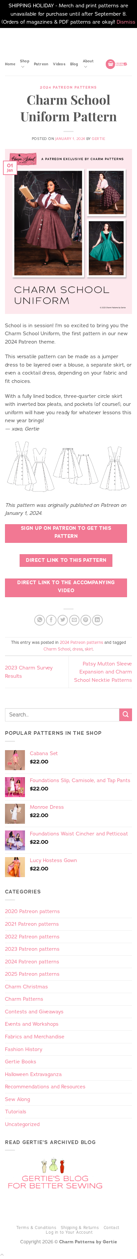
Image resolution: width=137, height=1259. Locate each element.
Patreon (41, 64)
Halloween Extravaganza (33, 1074)
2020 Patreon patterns (32, 911)
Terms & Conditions (36, 1227)
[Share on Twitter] (63, 620)
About (88, 61)
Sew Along (17, 1099)
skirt (89, 649)
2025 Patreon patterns (32, 973)
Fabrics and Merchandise (35, 1036)
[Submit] (125, 714)
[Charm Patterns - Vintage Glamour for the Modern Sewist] (121, 64)
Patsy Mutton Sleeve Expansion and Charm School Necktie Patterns (103, 671)
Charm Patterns (24, 998)
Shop (24, 61)
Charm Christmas (26, 986)
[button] (110, 64)
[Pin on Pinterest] (85, 620)
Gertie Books (20, 1061)
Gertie (98, 138)
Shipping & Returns (80, 1227)
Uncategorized (22, 1124)
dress (77, 649)
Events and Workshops (32, 1023)
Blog (74, 64)
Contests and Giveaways (34, 1011)
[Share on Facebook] (51, 620)
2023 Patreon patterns (32, 948)
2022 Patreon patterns (32, 936)
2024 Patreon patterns (68, 87)
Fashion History (23, 1049)
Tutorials (15, 1111)
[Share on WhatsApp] (39, 620)
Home (10, 64)
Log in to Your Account (69, 1232)
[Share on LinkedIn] (97, 620)
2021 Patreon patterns (32, 923)
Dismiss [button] (126, 21)
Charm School (57, 649)
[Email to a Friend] (74, 620)
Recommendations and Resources (45, 1086)
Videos (59, 64)
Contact (111, 1227)
